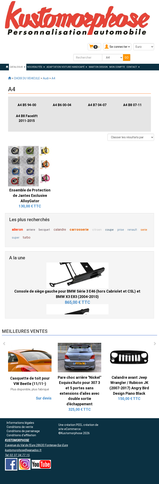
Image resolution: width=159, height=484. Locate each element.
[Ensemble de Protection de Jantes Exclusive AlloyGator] (30, 166)
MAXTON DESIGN (98, 67)
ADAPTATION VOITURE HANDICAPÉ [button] (66, 67)
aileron (17, 229)
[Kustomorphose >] (9, 78)
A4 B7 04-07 (97, 105)
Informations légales (20, 422)
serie (144, 230)
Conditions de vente (20, 427)
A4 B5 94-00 (27, 105)
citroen (97, 229)
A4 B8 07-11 (132, 105)
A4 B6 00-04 (62, 105)
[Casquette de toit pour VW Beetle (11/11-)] (30, 357)
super (15, 237)
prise (120, 229)
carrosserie (79, 229)
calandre (60, 230)
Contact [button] (132, 67)
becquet (44, 230)
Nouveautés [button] (35, 67)
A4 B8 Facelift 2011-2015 (27, 118)
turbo (26, 237)
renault (132, 229)
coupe (109, 230)
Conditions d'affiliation (21, 435)
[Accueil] (7, 67)
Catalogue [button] (16, 67)
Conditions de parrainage (23, 431)
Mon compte (117, 67)
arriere (30, 230)
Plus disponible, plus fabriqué (30, 389)
